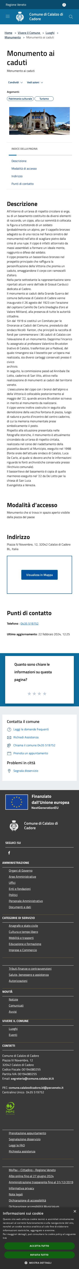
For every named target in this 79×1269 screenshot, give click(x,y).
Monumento (13, 37)
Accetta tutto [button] (39, 1246)
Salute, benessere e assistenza (29, 974)
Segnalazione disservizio (24, 1139)
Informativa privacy (21, 1188)
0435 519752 (30, 623)
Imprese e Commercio (23, 950)
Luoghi (50, 32)
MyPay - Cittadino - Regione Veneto (32, 1170)
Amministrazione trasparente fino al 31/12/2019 (41, 1182)
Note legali (16, 1194)
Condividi (13, 82)
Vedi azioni (33, 82)
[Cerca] (71, 16)
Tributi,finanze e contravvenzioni (30, 968)
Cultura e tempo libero (23, 931)
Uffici (12, 882)
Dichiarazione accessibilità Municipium (34, 1206)
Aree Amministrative (22, 876)
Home (8, 32)
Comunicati (16, 1005)
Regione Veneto (16, 4)
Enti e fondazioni (20, 888)
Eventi (13, 1034)
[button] (39, 1263)
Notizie (13, 999)
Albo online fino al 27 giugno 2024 (31, 1176)
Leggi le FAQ (17, 1145)
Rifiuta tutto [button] (39, 1254)
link (5, 1238)
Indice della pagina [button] (24, 149)
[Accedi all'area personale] (64, 4)
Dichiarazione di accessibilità (27, 1200)
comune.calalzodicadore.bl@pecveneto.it (36, 1087)
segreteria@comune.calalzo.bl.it (32, 1078)
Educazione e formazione (25, 944)
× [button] (74, 1211)
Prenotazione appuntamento (27, 1133)
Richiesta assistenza (22, 1151)
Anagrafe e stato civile (23, 925)
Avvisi (13, 1011)
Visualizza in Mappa (39, 575)
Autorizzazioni (18, 980)
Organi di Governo (20, 870)
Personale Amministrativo (26, 901)
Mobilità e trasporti (21, 937)
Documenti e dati (20, 907)
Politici (13, 895)
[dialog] (39, 1238)
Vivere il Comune (29, 32)
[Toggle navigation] (7, 16)
